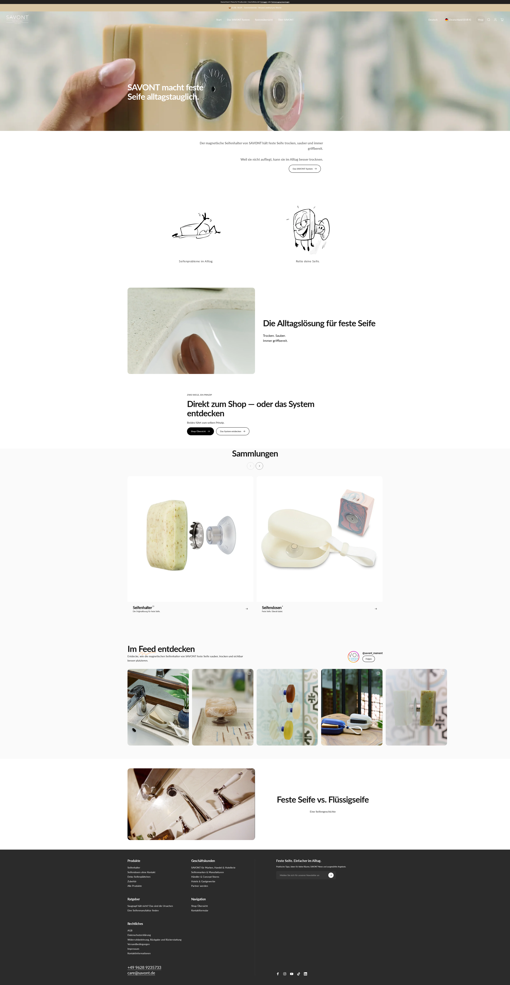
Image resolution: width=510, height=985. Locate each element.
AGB (130, 930)
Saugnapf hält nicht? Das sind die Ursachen (150, 905)
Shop (480, 19)
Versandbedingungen (139, 944)
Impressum (133, 948)
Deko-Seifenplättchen (139, 876)
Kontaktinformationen (139, 953)
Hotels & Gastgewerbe (203, 881)
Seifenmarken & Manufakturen (207, 872)
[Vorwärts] (259, 466)
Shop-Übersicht (199, 905)
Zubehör (132, 881)
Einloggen (263, 2)
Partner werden (199, 885)
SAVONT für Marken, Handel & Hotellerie (213, 867)
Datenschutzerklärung (139, 934)
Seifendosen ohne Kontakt (141, 872)
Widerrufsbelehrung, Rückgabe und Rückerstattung (154, 939)
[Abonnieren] (331, 875)
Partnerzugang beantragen (280, 2)
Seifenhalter (134, 867)
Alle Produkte (135, 885)
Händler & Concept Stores (205, 876)
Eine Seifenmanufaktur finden (143, 910)
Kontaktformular (199, 910)
